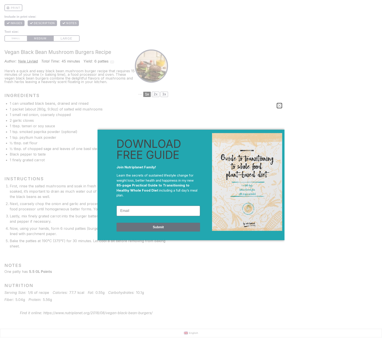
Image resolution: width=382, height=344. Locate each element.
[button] (279, 105)
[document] (191, 172)
